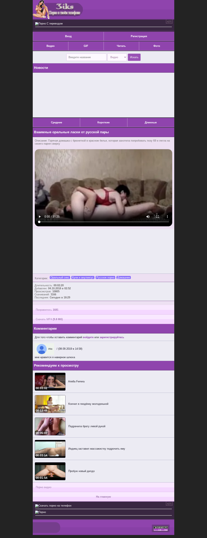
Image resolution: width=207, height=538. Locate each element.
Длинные (151, 122)
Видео (50, 45)
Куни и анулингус (83, 277)
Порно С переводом (50, 23)
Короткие (103, 122)
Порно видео (43, 487)
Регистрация (139, 36)
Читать (121, 45)
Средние (56, 122)
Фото (156, 45)
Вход (68, 36)
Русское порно (105, 277)
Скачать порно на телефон (54, 505)
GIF (86, 45)
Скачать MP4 (49, 319)
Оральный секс (60, 277)
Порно (42, 512)
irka (50, 348)
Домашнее (123, 277)
